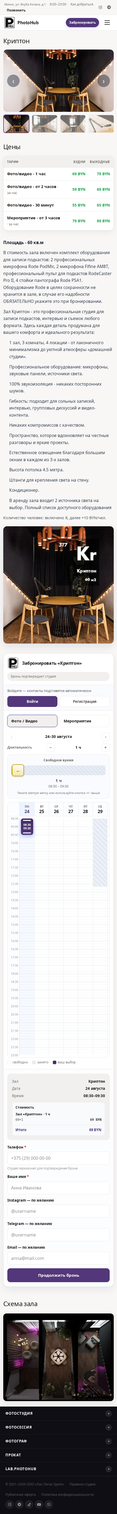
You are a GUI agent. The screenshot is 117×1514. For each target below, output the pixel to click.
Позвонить (16, 10)
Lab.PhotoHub (20, 1468)
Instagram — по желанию (30, 1200)
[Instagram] (100, 7)
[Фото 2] (45, 124)
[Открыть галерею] (58, 81)
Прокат (13, 1455)
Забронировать (82, 22)
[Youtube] (39, 1504)
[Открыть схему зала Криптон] (58, 1357)
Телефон (16, 1147)
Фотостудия (19, 1413)
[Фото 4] (101, 124)
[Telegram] (109, 7)
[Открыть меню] (107, 22)
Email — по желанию (26, 1247)
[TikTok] (29, 1504)
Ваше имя (18, 1176)
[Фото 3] (73, 124)
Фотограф (16, 1441)
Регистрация (85, 701)
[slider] (58, 770)
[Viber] (49, 1504)
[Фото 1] (16, 124)
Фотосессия (18, 1427)
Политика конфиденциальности (67, 1494)
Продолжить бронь (58, 1275)
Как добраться (81, 4)
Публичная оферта (20, 1494)
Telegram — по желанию (29, 1223)
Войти (32, 701)
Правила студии (82, 1484)
